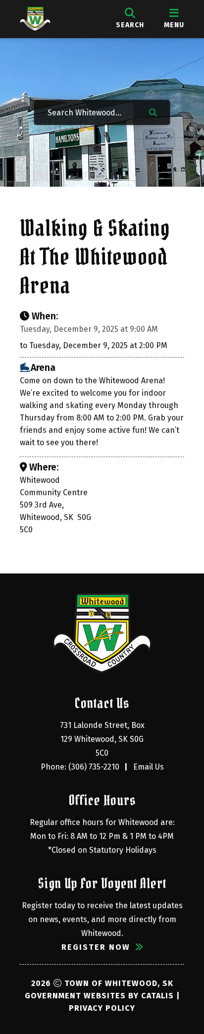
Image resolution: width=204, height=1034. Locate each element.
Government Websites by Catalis (99, 995)
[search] (130, 19)
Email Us (148, 767)
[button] (153, 111)
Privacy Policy (102, 1008)
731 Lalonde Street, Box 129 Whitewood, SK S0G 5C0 (103, 739)
